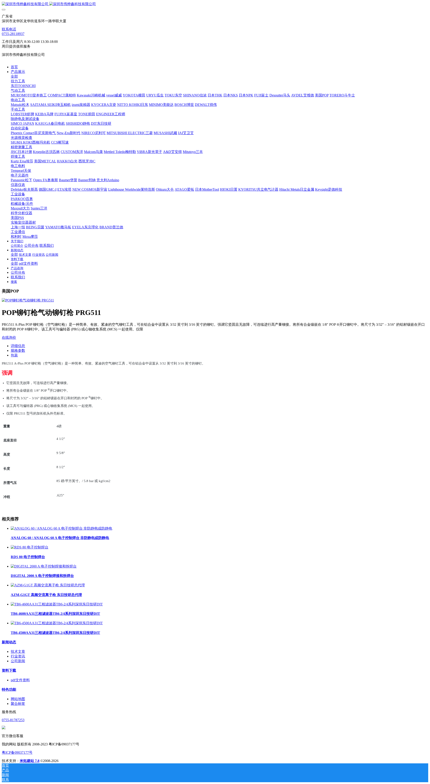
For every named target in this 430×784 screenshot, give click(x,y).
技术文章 (18, 651)
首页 (14, 67)
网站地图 (18, 699)
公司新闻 (18, 661)
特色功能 (9, 689)
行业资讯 (18, 656)
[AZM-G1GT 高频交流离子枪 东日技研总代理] (48, 585)
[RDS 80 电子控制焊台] (29, 547)
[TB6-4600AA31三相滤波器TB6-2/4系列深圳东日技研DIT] (57, 604)
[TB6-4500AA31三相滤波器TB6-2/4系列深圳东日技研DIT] (57, 623)
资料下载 (9, 670)
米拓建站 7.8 (29, 761)
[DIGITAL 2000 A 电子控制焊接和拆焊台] (44, 566)
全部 (14, 76)
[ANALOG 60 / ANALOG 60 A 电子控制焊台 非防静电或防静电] (61, 528)
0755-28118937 (13, 34)
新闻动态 (9, 642)
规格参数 (18, 350)
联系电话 (9, 29)
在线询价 (9, 337)
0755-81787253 (13, 720)
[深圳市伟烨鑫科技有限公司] (215, 4)
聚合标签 (18, 703)
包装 (14, 355)
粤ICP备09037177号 (17, 752)
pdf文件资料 (20, 680)
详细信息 (18, 346)
